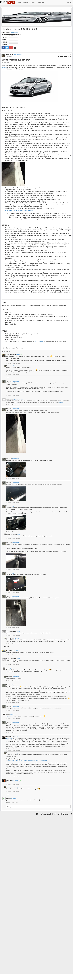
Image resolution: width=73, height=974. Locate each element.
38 (9, 351)
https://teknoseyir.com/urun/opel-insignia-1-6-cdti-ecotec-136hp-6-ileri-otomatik (26, 760)
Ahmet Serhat (12, 638)
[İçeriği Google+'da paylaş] (11, 47)
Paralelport (12, 366)
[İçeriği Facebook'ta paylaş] (3, 47)
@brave (61, 402)
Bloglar (33, 2)
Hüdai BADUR (12, 736)
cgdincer (11, 798)
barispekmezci (14, 399)
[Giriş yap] (70, 2)
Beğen (3, 348)
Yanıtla (13, 363)
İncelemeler (41, 2)
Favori (8, 348)
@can (26, 687)
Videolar (26, 2)
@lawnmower (39, 341)
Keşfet (19, 2)
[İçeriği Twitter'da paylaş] (7, 47)
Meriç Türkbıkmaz (13, 354)
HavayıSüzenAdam (13, 534)
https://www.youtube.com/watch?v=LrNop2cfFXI (19, 210)
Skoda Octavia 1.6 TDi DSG (16, 59)
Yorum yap (19, 348)
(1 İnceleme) (14, 32)
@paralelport (9, 716)
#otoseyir (4, 67)
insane (10, 668)
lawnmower (13, 780)
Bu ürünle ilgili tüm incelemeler (53, 814)
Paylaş (13, 348)
